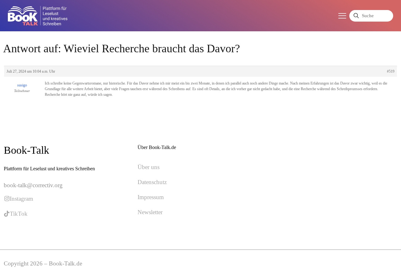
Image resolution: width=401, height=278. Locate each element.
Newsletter (150, 212)
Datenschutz (152, 182)
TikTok (19, 213)
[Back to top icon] (371, 265)
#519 (390, 71)
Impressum (151, 197)
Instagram (21, 198)
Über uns (148, 167)
